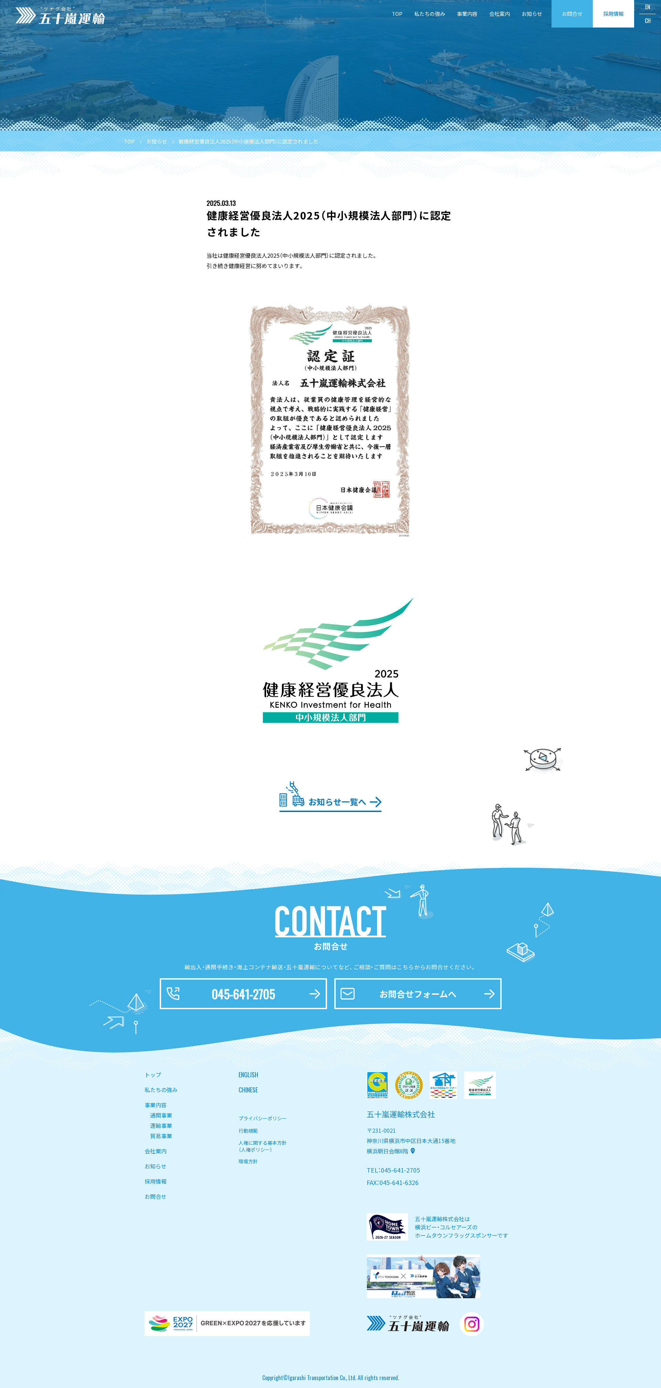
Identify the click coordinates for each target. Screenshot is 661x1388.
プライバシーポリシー (263, 1118)
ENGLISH (248, 1074)
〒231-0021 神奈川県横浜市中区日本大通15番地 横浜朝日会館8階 (411, 1140)
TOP (397, 13)
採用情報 (156, 1181)
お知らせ (532, 13)
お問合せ (156, 1196)
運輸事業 (161, 1125)
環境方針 (248, 1161)
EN (647, 7)
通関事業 (161, 1115)
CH (648, 21)
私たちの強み (429, 13)
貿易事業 (161, 1136)
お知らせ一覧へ (337, 802)
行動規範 (248, 1130)
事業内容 (467, 13)
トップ (153, 1074)
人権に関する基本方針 (263, 1145)
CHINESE (248, 1089)
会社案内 (499, 13)
